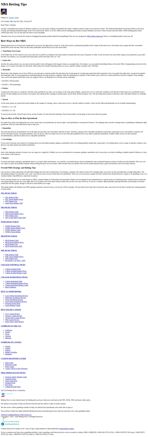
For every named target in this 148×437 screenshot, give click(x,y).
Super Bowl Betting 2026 (14, 203)
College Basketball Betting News (16, 283)
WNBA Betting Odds (12, 226)
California (8, 330)
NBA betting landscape (95, 36)
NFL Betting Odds (11, 197)
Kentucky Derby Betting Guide (16, 377)
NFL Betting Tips (11, 201)
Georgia (8, 336)
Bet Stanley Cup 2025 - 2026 (15, 260)
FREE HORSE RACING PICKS (13, 373)
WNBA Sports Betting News (15, 228)
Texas (7, 334)
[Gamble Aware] (74, 420)
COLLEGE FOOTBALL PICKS (13, 265)
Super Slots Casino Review (14, 322)
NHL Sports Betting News (14, 257)
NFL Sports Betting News (14, 199)
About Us (28, 415)
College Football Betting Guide (16, 273)
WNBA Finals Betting (12, 232)
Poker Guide (9, 367)
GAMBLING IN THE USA (11, 326)
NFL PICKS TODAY (9, 193)
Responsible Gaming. (66, 429)
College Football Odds (13, 269)
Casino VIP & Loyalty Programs (16, 368)
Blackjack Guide (11, 365)
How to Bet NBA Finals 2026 (15, 218)
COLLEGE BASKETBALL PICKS (14, 277)
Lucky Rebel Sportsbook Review (16, 296)
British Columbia (11, 352)
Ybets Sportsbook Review (14, 300)
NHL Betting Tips (11, 258)
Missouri (8, 338)
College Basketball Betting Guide (16, 285)
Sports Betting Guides (12, 305)
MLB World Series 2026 (13, 246)
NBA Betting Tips (11, 216)
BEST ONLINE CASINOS (11, 310)
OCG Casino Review (12, 314)
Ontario (7, 346)
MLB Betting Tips (11, 244)
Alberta (7, 350)
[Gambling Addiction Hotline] (74, 424)
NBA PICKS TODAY (9, 207)
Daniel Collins (14, 18)
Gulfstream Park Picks (12, 387)
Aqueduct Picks (10, 379)
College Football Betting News (15, 271)
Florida (7, 332)
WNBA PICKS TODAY (10, 222)
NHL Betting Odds (11, 255)
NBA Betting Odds (11, 212)
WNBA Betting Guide (13, 230)
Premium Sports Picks (12, 303)
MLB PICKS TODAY (9, 236)
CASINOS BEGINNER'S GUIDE (13, 358)
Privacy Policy (20, 415)
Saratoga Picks (10, 383)
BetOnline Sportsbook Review (15, 298)
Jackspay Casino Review (13, 316)
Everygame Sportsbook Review (16, 301)
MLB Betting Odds (12, 240)
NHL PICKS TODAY (9, 250)
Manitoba (8, 354)
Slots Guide (9, 363)
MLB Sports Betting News (14, 242)
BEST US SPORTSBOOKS (11, 291)
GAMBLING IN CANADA (11, 342)
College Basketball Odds (13, 281)
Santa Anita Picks (11, 381)
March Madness (10, 287)
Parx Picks (8, 385)
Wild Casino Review (12, 320)
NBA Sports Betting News (14, 214)
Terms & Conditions (8, 415)
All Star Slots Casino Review (15, 318)
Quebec (8, 348)
